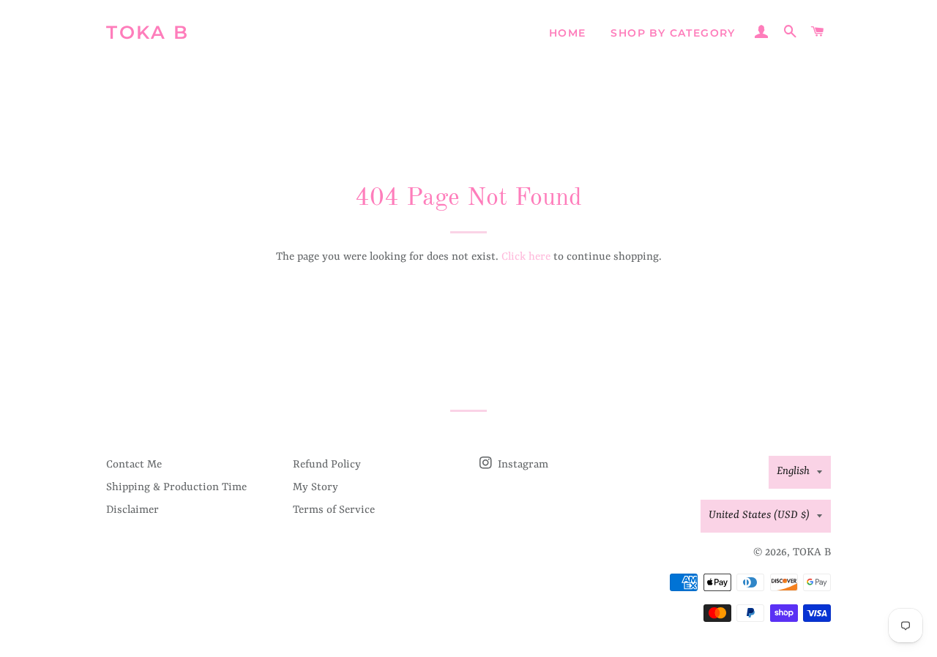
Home (567, 33)
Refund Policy (327, 465)
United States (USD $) (759, 515)
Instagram (521, 465)
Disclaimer (132, 510)
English (793, 471)
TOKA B (147, 32)
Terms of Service (334, 510)
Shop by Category (673, 33)
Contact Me (134, 465)
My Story (315, 487)
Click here (525, 257)
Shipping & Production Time (176, 487)
